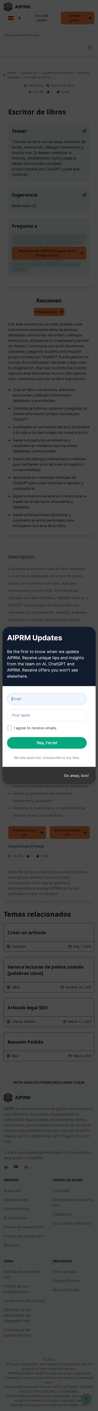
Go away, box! (76, 775)
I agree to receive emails (35, 728)
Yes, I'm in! (46, 742)
